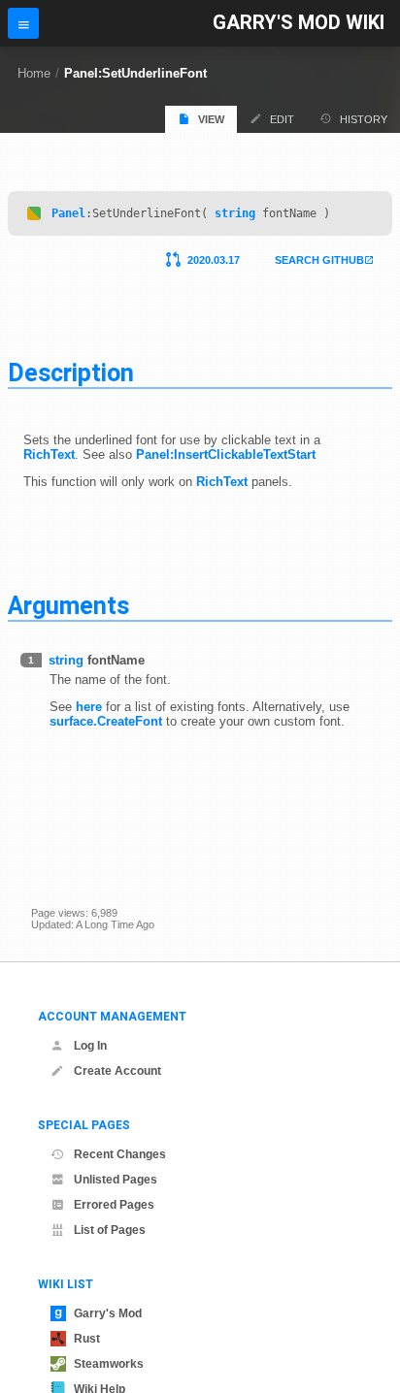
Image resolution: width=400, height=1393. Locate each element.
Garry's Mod (108, 1313)
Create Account (117, 1071)
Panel (68, 213)
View (211, 119)
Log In (90, 1046)
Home (33, 73)
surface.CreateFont (106, 721)
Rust (87, 1338)
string (235, 213)
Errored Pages (114, 1205)
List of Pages (110, 1230)
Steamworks (109, 1364)
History (363, 119)
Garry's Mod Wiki (298, 23)
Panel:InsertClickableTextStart (226, 454)
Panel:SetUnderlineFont (135, 73)
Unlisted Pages (115, 1179)
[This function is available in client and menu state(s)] (34, 213)
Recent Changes (120, 1154)
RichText (49, 454)
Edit (282, 119)
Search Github (319, 260)
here (89, 706)
